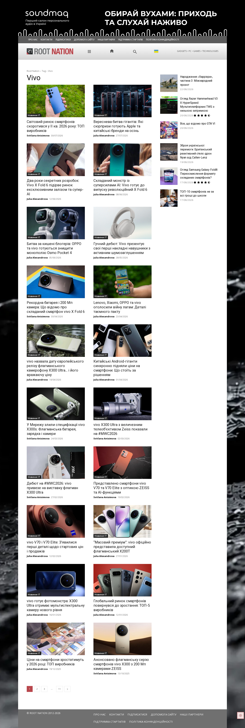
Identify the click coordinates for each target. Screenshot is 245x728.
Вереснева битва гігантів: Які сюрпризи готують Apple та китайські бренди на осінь (118, 126)
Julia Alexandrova (103, 135)
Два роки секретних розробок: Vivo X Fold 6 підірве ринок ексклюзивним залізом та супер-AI (55, 187)
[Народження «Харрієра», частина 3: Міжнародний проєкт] (169, 83)
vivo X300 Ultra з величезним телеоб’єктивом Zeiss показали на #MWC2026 (120, 429)
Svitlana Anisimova (38, 135)
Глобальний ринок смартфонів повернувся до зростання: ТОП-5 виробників (121, 605)
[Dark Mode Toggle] (240, 715)
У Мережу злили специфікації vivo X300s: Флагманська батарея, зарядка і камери (56, 429)
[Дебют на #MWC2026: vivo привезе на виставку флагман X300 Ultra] (56, 462)
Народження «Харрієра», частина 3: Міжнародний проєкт (196, 81)
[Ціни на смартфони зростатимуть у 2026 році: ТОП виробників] (56, 639)
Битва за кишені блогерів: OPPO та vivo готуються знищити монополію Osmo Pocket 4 (54, 248)
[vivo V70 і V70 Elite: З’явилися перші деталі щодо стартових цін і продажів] (56, 521)
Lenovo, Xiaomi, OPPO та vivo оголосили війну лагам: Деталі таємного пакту (119, 307)
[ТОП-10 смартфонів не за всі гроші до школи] (169, 198)
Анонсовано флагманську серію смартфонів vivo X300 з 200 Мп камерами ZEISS (121, 664)
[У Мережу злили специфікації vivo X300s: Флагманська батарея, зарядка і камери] (56, 404)
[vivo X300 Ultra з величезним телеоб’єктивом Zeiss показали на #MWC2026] (122, 404)
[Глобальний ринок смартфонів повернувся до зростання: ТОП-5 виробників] (122, 580)
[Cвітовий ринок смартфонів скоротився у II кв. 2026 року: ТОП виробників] (56, 101)
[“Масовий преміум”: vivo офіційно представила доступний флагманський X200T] (122, 521)
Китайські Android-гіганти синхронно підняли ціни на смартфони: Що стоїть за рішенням (116, 368)
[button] (135, 52)
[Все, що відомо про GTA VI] (169, 130)
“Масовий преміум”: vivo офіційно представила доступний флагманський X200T (122, 546)
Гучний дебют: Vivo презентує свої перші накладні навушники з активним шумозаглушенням (121, 248)
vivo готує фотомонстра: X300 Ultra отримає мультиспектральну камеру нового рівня (55, 605)
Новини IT (34, 115)
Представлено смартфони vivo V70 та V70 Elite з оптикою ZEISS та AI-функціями (121, 487)
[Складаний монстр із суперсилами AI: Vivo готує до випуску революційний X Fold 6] (122, 159)
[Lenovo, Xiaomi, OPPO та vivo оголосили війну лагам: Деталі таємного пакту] (122, 281)
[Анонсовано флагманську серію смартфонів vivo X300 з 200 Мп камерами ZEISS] (122, 639)
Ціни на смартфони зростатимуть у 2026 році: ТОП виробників (55, 661)
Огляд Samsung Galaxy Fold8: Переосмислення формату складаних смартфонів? (199, 173)
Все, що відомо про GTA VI (197, 123)
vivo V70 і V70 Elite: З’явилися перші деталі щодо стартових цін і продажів (55, 546)
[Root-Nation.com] (50, 51)
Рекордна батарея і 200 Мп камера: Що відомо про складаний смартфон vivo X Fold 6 (56, 307)
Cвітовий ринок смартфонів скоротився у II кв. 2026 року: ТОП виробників (55, 126)
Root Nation (33, 71)
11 (59, 688)
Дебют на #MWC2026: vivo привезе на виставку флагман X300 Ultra (52, 487)
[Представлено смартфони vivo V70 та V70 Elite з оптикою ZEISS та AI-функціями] (122, 462)
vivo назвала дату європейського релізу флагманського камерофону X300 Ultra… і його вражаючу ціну (55, 368)
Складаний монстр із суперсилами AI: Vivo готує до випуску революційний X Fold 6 (120, 185)
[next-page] (67, 689)
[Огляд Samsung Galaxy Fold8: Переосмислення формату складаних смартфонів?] (169, 176)
